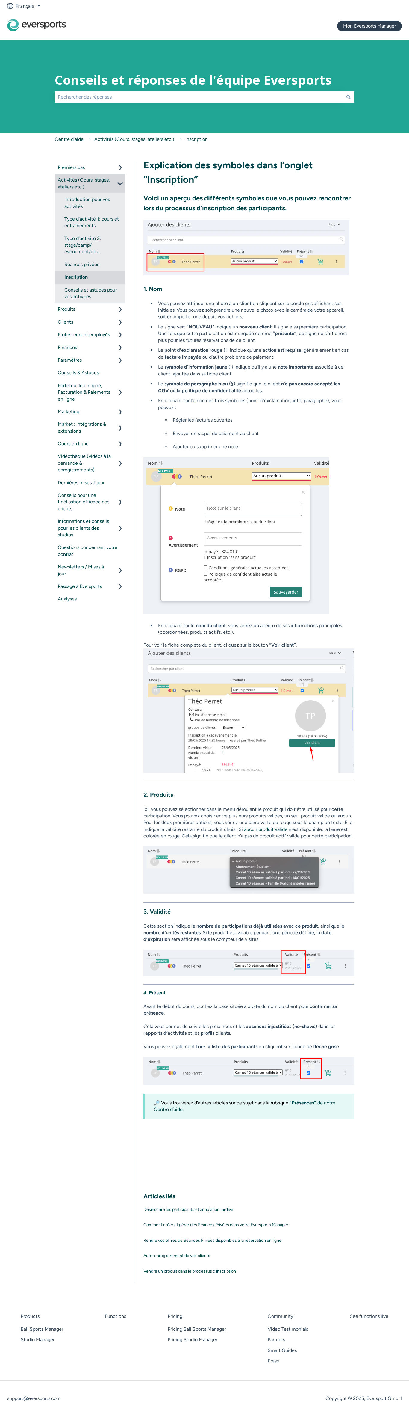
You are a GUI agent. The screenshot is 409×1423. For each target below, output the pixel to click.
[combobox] (199, 97)
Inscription (196, 139)
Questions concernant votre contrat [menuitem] (87, 550)
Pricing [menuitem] (175, 1316)
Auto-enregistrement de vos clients (176, 1255)
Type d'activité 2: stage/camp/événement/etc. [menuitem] (82, 245)
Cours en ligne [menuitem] (73, 443)
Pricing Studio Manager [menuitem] (192, 1339)
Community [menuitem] (280, 1316)
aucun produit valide (265, 829)
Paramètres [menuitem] (70, 360)
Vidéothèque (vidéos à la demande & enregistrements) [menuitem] (84, 463)
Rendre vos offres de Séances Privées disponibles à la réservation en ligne (212, 1240)
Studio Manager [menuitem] (37, 1339)
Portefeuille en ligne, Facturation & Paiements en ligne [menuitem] (84, 392)
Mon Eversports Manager (369, 26)
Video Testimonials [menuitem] (288, 1329)
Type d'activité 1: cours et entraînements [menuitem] (91, 222)
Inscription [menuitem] (76, 277)
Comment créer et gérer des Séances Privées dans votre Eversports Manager (215, 1224)
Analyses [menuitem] (67, 599)
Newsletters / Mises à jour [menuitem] (81, 570)
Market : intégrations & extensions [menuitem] (82, 427)
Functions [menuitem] (115, 1316)
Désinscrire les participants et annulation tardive (188, 1209)
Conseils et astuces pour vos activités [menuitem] (90, 293)
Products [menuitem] (30, 1316)
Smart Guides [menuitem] (282, 1350)
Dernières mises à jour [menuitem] (81, 482)
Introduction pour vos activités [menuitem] (87, 203)
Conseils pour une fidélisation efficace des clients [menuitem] (83, 501)
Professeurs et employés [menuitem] (84, 334)
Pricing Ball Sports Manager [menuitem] (197, 1329)
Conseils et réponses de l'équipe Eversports (193, 80)
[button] (120, 168)
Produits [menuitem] (66, 309)
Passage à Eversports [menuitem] (80, 586)
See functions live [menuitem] (369, 1316)
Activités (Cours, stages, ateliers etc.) (134, 139)
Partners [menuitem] (276, 1339)
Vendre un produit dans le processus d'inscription (189, 1271)
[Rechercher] (348, 97)
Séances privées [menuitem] (81, 264)
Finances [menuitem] (67, 347)
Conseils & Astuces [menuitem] (78, 372)
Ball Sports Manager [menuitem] (42, 1329)
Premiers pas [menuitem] (71, 167)
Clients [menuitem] (65, 322)
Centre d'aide (69, 139)
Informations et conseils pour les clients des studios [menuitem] (83, 528)
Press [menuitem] (273, 1361)
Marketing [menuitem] (68, 411)
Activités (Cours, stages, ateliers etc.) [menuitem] (84, 183)
